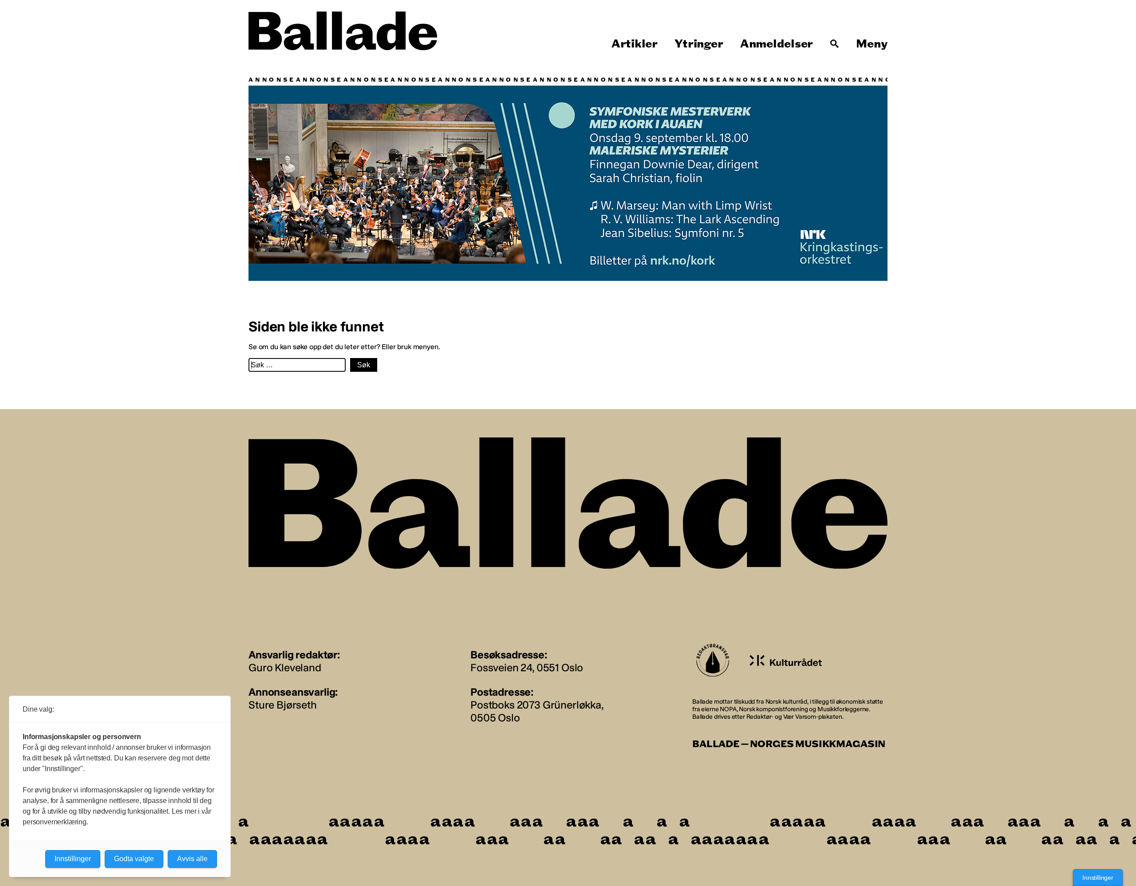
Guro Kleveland (284, 667)
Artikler (634, 44)
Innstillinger (1097, 877)
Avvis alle (192, 858)
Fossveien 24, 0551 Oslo (526, 667)
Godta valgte (134, 858)
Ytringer (698, 44)
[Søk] (834, 43)
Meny (872, 44)
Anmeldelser (776, 44)
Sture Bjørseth (282, 704)
